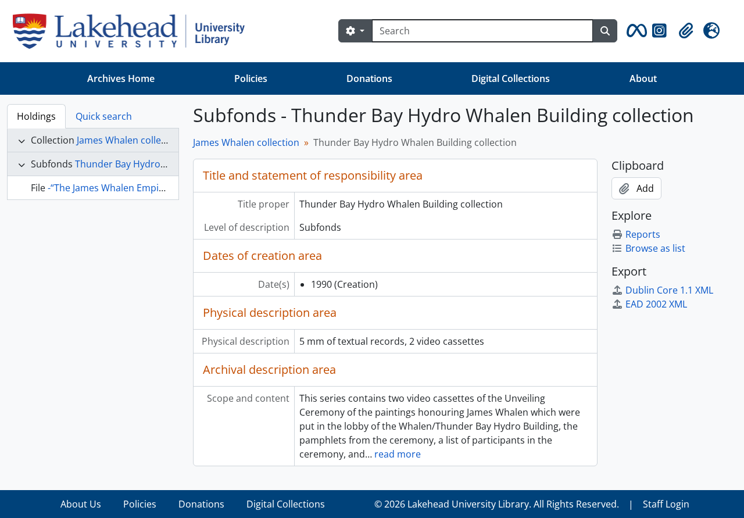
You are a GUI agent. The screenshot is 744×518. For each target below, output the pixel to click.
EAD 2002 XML (656, 304)
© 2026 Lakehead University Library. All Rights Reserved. (496, 504)
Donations (369, 78)
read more (397, 454)
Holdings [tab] (36, 116)
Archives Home (121, 78)
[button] (635, 31)
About (643, 78)
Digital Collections (510, 78)
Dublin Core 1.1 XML (669, 290)
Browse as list (655, 248)
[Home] (133, 31)
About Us (80, 504)
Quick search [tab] (104, 116)
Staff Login (666, 504)
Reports (642, 234)
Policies (250, 78)
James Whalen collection (130, 140)
